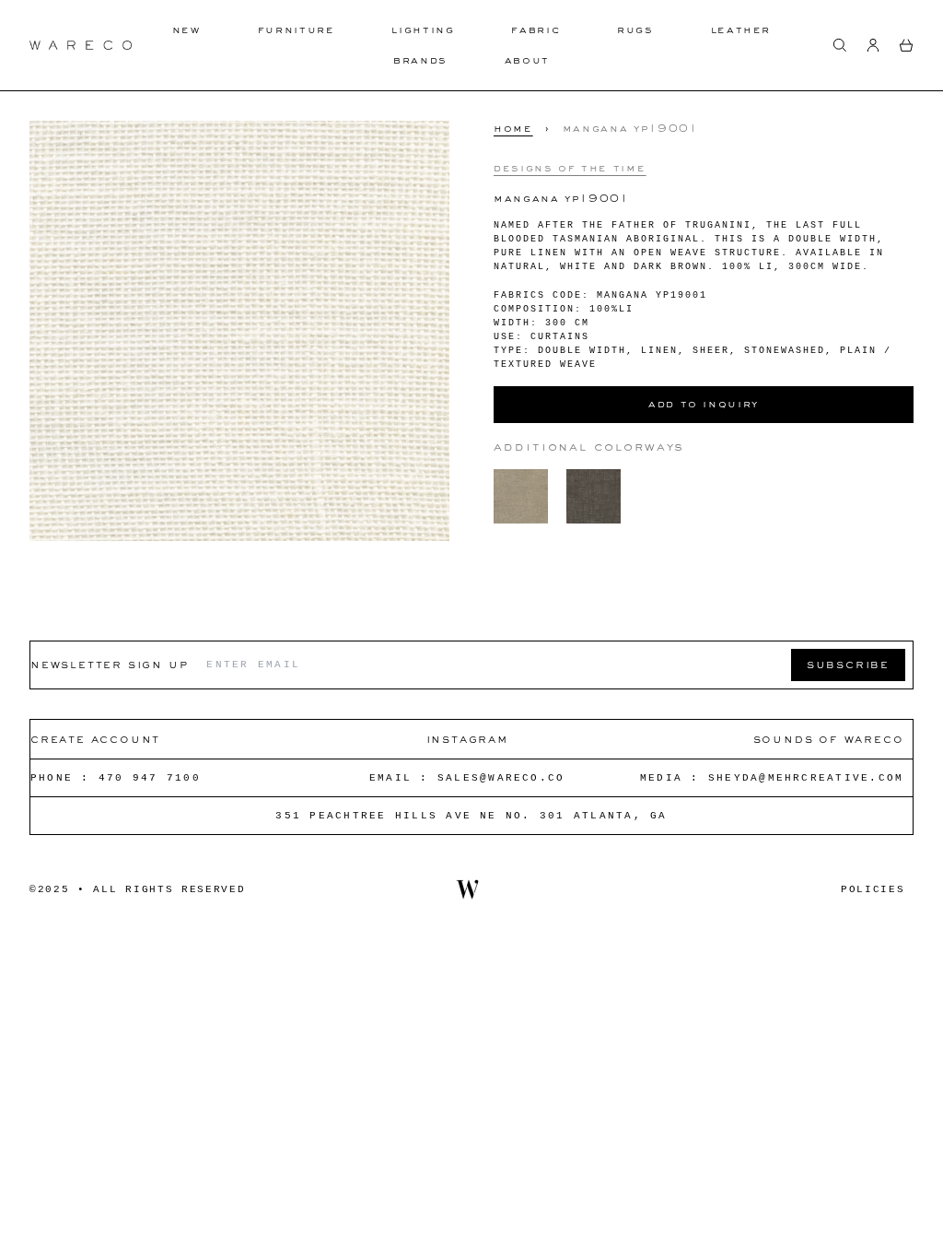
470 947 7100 (150, 777)
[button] (839, 45)
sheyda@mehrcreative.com (806, 777)
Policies (872, 889)
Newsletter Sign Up (109, 664)
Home (513, 128)
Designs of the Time (570, 167)
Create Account (95, 739)
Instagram (467, 739)
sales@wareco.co (501, 777)
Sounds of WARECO (828, 739)
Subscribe (848, 664)
